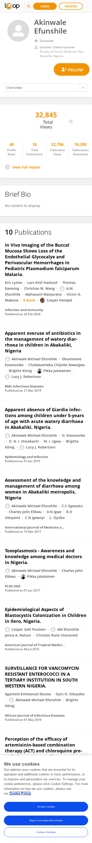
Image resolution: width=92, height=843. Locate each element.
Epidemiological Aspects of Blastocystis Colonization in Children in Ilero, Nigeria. (45, 615)
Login (44, 6)
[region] (46, 799)
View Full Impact (26, 167)
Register (71, 6)
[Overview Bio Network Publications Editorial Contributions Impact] (46, 88)
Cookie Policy (20, 793)
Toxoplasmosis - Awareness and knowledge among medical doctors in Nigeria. (43, 556)
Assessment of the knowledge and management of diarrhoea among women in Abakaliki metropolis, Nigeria (43, 489)
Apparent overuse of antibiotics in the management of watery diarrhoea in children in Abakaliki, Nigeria (43, 342)
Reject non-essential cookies (46, 820)
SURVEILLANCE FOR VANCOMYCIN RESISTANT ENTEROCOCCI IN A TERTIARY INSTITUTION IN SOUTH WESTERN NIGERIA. (42, 677)
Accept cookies (46, 806)
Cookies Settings (46, 832)
